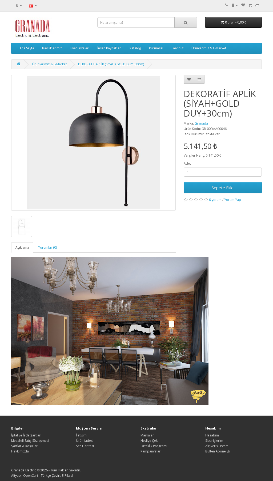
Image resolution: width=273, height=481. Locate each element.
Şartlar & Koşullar (24, 446)
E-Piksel (67, 475)
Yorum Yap (232, 199)
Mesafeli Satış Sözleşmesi (30, 440)
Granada (201, 123)
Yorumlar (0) (47, 247)
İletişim (81, 435)
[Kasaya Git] (257, 5)
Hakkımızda (20, 451)
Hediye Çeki (149, 440)
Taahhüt (177, 48)
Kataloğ (135, 48)
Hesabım (212, 435)
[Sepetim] (250, 5)
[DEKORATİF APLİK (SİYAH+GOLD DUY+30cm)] (93, 143)
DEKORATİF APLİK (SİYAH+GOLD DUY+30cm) (111, 64)
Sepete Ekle (223, 187)
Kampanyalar (150, 451)
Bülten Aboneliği (217, 451)
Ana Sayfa (26, 48)
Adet (187, 163)
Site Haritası (85, 446)
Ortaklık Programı (153, 446)
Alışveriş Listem (216, 446)
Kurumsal (156, 48)
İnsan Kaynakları (109, 48)
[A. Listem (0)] (243, 5)
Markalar (147, 435)
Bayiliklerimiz (52, 48)
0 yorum (215, 199)
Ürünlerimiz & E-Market (208, 48)
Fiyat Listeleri (79, 48)
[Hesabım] (235, 5)
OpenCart (30, 475)
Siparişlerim (214, 440)
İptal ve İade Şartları (26, 435)
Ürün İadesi (84, 440)
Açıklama (22, 247)
